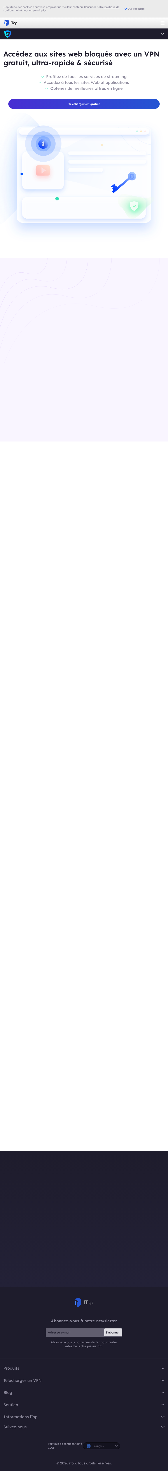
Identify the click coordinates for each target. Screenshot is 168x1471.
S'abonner (113, 1332)
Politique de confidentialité (65, 1443)
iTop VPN (10, 23)
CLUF (51, 1447)
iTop (7, 33)
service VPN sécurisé (45, 1150)
